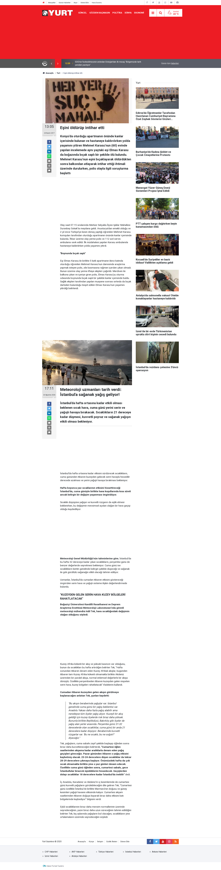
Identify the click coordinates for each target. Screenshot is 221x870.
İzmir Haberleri (51, 856)
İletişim (100, 842)
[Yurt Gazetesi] (57, 12)
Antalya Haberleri (79, 856)
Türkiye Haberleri (105, 852)
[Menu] (153, 13)
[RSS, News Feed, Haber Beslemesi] (175, 841)
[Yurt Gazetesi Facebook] (147, 2)
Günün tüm (170, 63)
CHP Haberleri (51, 852)
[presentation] (51, 63)
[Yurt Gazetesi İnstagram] (165, 2)
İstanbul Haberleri (133, 852)
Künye (91, 842)
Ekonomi (139, 12)
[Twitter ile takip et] (156, 841)
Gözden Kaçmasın (99, 12)
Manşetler (52, 3)
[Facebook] (49, 142)
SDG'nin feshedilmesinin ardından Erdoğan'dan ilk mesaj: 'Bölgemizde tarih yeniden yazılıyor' (108, 63)
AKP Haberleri (78, 852)
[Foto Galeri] (177, 2)
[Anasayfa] (43, 3)
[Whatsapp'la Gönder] (49, 156)
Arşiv (75, 3)
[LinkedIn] (49, 151)
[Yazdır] (49, 166)
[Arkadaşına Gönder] (49, 161)
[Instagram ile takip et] (169, 841)
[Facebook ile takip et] (150, 841)
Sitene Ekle (85, 3)
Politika (117, 12)
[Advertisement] (110, 40)
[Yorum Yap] (49, 170)
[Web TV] (171, 2)
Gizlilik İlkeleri (111, 842)
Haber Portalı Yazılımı (55, 866)
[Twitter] (49, 147)
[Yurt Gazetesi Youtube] (159, 2)
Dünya (128, 12)
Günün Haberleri (64, 3)
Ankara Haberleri (159, 852)
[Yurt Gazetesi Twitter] (153, 2)
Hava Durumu (97, 3)
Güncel (82, 12)
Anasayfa (82, 842)
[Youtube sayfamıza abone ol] (163, 841)
